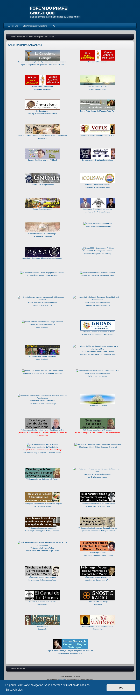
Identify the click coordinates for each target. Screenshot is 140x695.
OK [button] (121, 687)
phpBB (62, 679)
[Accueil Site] (121, 11)
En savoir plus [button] (14, 689)
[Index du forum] (17, 11)
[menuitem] (11, 26)
